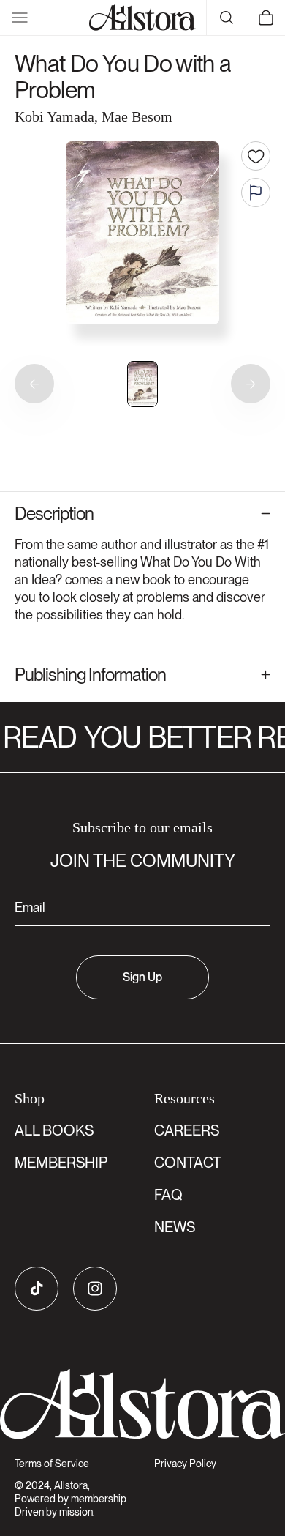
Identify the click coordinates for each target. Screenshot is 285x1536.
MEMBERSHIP (61, 1162)
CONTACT (187, 1162)
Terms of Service (52, 1463)
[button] (19, 17)
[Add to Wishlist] (255, 156)
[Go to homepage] (142, 1404)
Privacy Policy (185, 1463)
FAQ (168, 1195)
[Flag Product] (255, 192)
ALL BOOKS (54, 1130)
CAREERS (186, 1130)
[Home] (142, 17)
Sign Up (142, 977)
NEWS (174, 1227)
